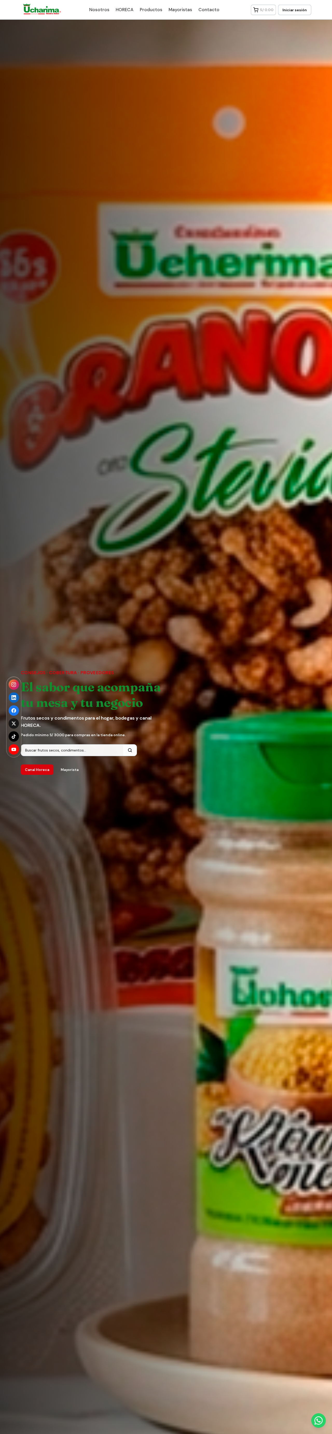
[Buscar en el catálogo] (130, 750)
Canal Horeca (37, 769)
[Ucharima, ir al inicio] (39, 9)
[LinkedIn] (14, 697)
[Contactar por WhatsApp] (318, 1420)
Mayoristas (180, 9)
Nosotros (99, 9)
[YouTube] (14, 749)
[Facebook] (14, 710)
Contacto (208, 9)
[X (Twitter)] (14, 723)
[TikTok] (14, 736)
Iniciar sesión (294, 10)
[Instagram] (14, 684)
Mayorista (70, 769)
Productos (151, 9)
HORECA (125, 9)
